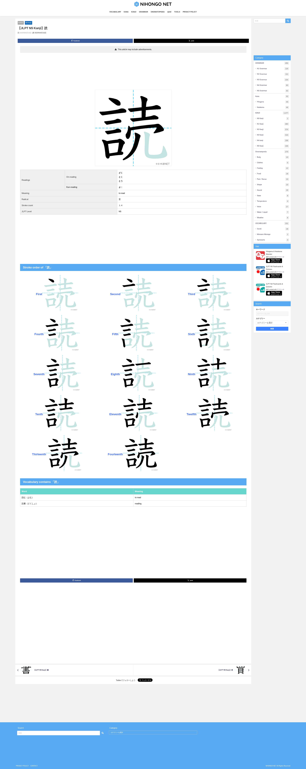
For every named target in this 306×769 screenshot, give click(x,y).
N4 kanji (272, 140)
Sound (272, 190)
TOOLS (177, 12)
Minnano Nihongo (272, 234)
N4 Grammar (272, 85)
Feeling (272, 168)
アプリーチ (280, 257)
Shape (272, 184)
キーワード (260, 309)
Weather (272, 217)
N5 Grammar (272, 91)
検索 (272, 329)
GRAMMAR (143, 12)
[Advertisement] (133, 72)
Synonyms (272, 240)
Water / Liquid (272, 212)
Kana (271, 96)
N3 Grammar (272, 80)
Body (272, 157)
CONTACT (34, 766)
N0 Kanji (272, 118)
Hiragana (272, 102)
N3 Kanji (272, 135)
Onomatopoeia (271, 152)
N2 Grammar (272, 74)
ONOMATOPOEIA (158, 12)
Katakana (272, 107)
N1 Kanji (272, 124)
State (272, 195)
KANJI (133, 12)
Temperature (272, 201)
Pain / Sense (272, 179)
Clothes (272, 163)
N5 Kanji (28, 22)
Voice (272, 206)
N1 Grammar (272, 68)
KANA (126, 12)
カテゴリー (260, 318)
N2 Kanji (272, 129)
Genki (272, 229)
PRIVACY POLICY (190, 12)
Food (272, 174)
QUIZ (169, 12)
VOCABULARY (115, 12)
